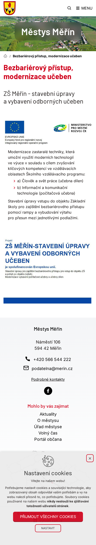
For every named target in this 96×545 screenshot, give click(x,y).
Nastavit (48, 528)
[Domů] (6, 55)
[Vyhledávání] (69, 8)
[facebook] (48, 391)
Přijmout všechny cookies (48, 516)
